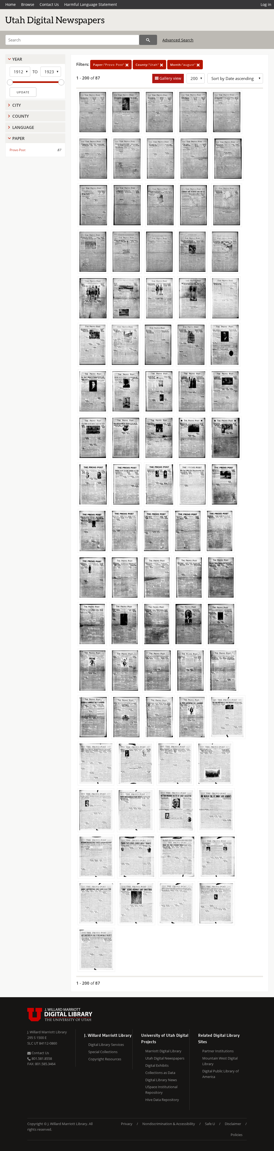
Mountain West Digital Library (220, 1061)
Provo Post (17, 150)
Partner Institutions (218, 1051)
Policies (236, 1134)
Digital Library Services (106, 1044)
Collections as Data (160, 1072)
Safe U (210, 1123)
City (16, 105)
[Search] (148, 40)
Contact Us (49, 4)
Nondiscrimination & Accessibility (168, 1123)
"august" (183, 65)
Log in (266, 4)
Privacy (126, 1123)
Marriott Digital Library (163, 1051)
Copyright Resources (104, 1059)
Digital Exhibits (157, 1065)
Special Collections (102, 1051)
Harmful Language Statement (90, 4)
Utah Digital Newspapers (164, 1058)
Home (10, 4)
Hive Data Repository (162, 1099)
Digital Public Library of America (220, 1074)
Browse (27, 4)
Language (23, 127)
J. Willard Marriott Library (47, 1032)
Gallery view (169, 78)
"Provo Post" (109, 65)
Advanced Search (177, 40)
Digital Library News (161, 1079)
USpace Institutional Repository (161, 1089)
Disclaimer (233, 1123)
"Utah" (148, 65)
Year (17, 59)
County (20, 116)
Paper (18, 138)
